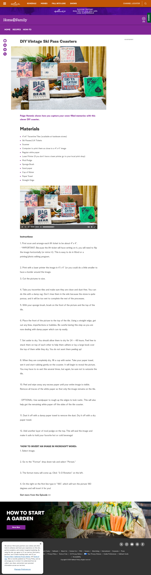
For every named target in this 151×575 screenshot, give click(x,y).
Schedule (31, 3)
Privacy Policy (52, 554)
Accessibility (77, 557)
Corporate (115, 551)
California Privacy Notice (22, 557)
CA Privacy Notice (76, 554)
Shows (73, 3)
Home (7, 30)
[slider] (58, 224)
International (106, 551)
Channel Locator (131, 3)
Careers (87, 551)
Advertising (95, 551)
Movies (44, 3)
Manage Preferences (22, 569)
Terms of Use (63, 554)
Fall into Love (59, 3)
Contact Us (73, 551)
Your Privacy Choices (94, 554)
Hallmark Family (45, 551)
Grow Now (16, 527)
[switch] (41, 227)
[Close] (40, 543)
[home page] (15, 4)
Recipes (17, 30)
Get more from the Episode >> (35, 495)
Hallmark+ (55, 551)
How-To (27, 30)
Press (123, 551)
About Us (64, 551)
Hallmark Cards (123, 554)
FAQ (80, 551)
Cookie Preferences (110, 554)
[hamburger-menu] (4, 3)
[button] (59, 207)
